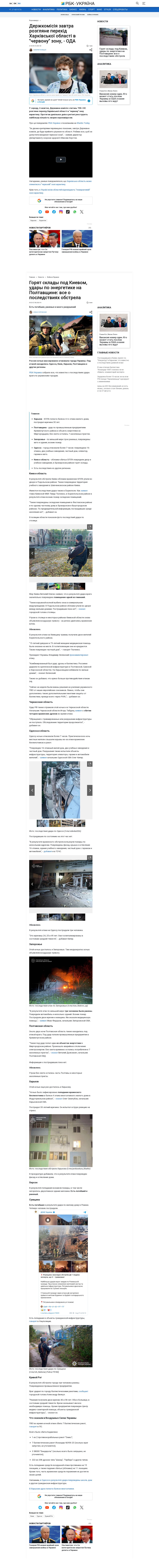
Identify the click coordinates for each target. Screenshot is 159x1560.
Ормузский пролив (78, 14)
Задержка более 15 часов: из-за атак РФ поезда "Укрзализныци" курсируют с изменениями (113, 378)
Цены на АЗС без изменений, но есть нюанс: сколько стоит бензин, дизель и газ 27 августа (113, 388)
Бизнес (73, 9)
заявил (84, 490)
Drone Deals (65, 14)
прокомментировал (79, 655)
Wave (99, 9)
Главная (32, 277)
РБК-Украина (35, 372)
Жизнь (82, 9)
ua (10, 3)
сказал (82, 609)
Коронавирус (34, 20)
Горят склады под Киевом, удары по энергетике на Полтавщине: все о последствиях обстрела (114, 52)
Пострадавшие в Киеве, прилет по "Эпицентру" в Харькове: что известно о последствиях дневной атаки (113, 360)
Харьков (33, 220)
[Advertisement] (60, 395)
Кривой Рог (49, 1516)
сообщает (83, 1391)
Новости (36, 9)
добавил (48, 851)
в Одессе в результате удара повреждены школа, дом (66, 1480)
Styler (107, 9)
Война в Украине (92, 14)
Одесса (39, 1516)
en (15, 3)
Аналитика (49, 9)
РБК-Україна (54, 123)
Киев (32, 1516)
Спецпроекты (120, 9)
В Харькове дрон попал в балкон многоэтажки (51, 1488)
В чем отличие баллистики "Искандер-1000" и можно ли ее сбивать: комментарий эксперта (110, 369)
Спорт (91, 9)
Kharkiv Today (83, 123)
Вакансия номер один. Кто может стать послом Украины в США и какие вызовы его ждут (113, 97)
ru (19, 3)
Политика (62, 9)
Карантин (42, 220)
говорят (33, 1321)
